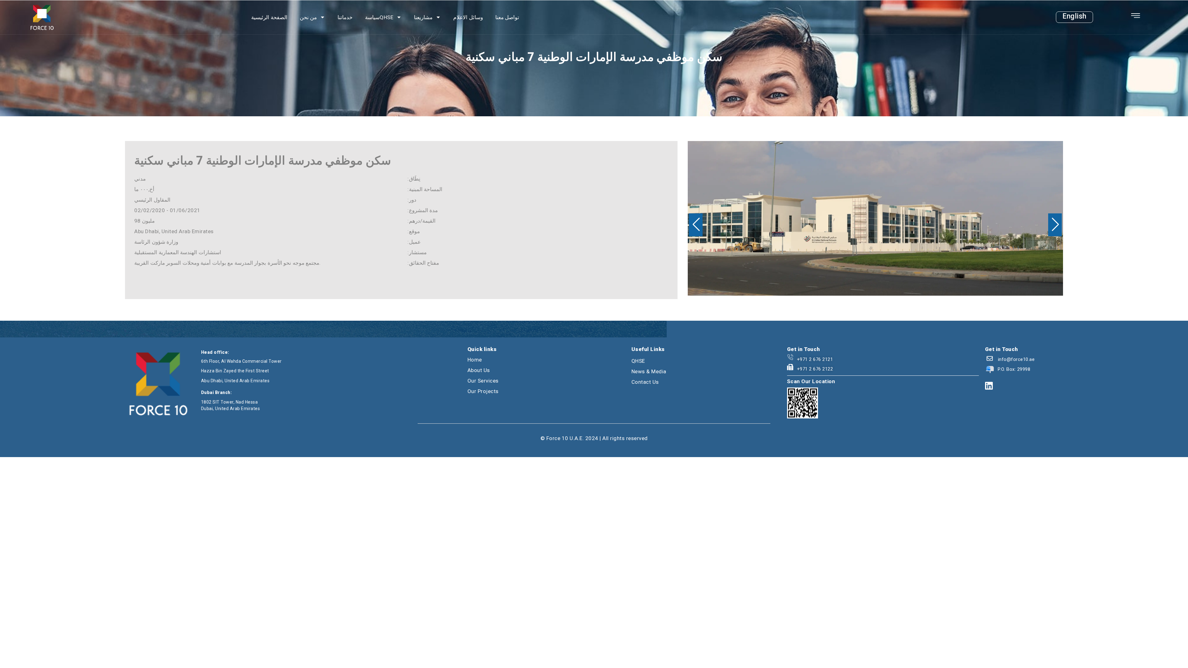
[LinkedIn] (989, 386)
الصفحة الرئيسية (269, 17)
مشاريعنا (423, 17)
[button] (696, 224)
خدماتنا (345, 17)
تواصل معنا (507, 17)
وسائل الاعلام (468, 17)
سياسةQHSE (379, 17)
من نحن (308, 17)
